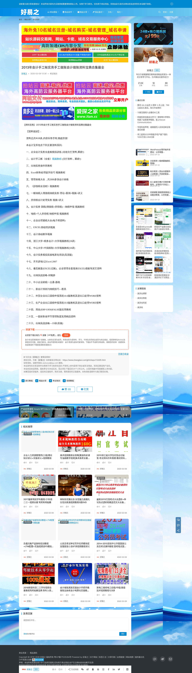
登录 (165, 12)
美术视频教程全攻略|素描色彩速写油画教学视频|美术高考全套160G (75, 457)
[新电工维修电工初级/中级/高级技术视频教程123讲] (112, 573)
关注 (148, 92)
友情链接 (120, 657)
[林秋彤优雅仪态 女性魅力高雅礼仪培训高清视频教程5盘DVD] (75, 485)
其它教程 (29, 381)
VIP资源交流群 (26, 659)
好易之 (24, 73)
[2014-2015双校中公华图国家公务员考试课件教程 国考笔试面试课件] (112, 529)
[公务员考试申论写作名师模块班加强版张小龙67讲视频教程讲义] (75, 529)
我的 (119, 12)
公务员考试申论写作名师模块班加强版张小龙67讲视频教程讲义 (75, 545)
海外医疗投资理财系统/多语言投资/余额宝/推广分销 (144, 252)
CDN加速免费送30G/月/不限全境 (110, 55)
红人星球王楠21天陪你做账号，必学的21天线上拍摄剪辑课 (160, 184)
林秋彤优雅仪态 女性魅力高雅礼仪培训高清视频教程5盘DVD (75, 501)
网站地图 (129, 657)
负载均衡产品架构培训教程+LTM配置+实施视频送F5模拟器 (38, 545)
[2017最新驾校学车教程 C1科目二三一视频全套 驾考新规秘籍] (39, 485)
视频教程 (57, 159)
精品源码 (33, 653)
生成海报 (74, 669)
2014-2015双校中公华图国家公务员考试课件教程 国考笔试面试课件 (111, 545)
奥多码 (140, 307)
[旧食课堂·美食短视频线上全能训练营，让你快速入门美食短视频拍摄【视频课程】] (142, 196)
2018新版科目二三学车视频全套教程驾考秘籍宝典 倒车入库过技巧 (38, 589)
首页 (20, 20)
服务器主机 (139, 657)
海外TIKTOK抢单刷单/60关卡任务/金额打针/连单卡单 (144, 276)
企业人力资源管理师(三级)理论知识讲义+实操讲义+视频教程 (38, 456)
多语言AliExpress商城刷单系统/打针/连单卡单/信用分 (144, 228)
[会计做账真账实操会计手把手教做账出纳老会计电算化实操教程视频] (75, 573)
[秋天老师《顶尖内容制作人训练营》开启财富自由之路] (142, 173)
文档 (110, 12)
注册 (171, 12)
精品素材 (98, 12)
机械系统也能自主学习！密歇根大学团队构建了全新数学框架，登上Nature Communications (153, 120)
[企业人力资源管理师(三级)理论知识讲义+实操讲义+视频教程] (39, 441)
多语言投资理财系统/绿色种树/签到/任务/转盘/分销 (162, 252)
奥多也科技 (142, 303)
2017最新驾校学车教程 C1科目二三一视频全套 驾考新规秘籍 (38, 501)
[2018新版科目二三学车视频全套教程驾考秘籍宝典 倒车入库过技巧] (39, 573)
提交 (122, 634)
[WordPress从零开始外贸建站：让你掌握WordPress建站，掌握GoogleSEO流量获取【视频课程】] (142, 151)
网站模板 (53, 12)
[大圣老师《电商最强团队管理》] (142, 163)
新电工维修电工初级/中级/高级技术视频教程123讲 (111, 589)
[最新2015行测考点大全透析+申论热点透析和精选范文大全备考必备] (112, 485)
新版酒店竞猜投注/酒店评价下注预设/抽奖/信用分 (162, 276)
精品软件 (68, 12)
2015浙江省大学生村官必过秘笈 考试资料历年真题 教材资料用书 (111, 457)
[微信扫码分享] (82, 669)
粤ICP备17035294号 (62, 657)
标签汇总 (102, 657)
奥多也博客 (142, 293)
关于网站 (93, 657)
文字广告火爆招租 (39, 55)
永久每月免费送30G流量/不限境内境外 (75, 55)
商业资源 (22, 653)
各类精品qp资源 (75, 60)
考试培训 (53, 73)
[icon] (154, 659)
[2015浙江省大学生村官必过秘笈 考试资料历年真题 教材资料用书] (112, 441)
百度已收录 (123, 354)
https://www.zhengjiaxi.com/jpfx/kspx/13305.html (84, 360)
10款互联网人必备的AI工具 (148, 112)
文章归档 (111, 657)
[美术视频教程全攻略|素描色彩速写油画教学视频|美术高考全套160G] (75, 441)
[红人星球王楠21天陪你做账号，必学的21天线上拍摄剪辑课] (142, 183)
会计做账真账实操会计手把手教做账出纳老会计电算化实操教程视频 (74, 589)
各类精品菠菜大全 (39, 60)
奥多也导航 (142, 298)
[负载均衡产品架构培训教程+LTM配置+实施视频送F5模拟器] (39, 529)
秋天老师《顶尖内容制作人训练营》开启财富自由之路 (160, 174)
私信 (160, 92)
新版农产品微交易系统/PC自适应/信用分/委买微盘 (162, 228)
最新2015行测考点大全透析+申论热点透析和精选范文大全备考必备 (111, 501)
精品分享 (83, 12)
